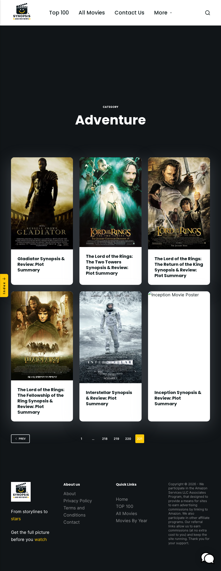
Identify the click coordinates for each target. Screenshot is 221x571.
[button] (208, 558)
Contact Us (129, 12)
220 (128, 438)
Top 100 (59, 12)
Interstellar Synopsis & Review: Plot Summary (109, 398)
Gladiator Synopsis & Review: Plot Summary (41, 264)
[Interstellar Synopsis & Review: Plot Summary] (110, 337)
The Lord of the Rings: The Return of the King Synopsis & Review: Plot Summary (179, 267)
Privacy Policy (77, 500)
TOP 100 (124, 506)
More (160, 12)
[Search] (207, 12)
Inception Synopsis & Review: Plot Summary (178, 398)
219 (116, 438)
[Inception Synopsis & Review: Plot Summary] (179, 337)
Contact (71, 522)
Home (122, 499)
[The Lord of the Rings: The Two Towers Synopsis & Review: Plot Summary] (110, 202)
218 (104, 438)
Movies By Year (131, 520)
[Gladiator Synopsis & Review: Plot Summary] (42, 203)
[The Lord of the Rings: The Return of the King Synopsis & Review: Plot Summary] (179, 203)
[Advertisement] (110, 58)
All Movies (92, 12)
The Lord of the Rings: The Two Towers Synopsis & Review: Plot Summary (109, 264)
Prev (22, 438)
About (69, 493)
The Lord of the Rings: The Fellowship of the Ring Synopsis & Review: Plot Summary (40, 401)
